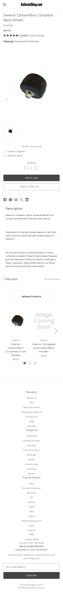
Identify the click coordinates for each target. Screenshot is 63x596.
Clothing (31, 469)
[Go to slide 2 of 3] (30, 363)
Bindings (31, 454)
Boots (31, 459)
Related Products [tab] (31, 296)
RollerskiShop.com (31, 521)
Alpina (31, 516)
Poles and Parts (31, 450)
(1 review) (23, 35)
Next (55, 331)
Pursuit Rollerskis (31, 488)
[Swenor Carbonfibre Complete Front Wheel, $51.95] (16, 320)
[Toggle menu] (4, 4)
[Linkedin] (27, 199)
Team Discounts (31, 407)
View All (31, 530)
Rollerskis (31, 436)
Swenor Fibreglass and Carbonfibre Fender (43, 348)
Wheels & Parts (31, 440)
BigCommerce (37, 585)
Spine (31, 525)
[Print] (16, 199)
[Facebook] (5, 199)
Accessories (31, 464)
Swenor (31, 502)
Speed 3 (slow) (15, 155)
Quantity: (31, 162)
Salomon (31, 493)
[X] (21, 199)
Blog (31, 421)
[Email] (10, 199)
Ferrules (31, 445)
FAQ (32, 402)
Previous (4, 331)
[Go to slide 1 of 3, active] (24, 363)
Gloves (31, 473)
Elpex (31, 506)
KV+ (31, 511)
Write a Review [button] (36, 35)
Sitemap (31, 426)
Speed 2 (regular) (16, 151)
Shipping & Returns (31, 412)
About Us (31, 398)
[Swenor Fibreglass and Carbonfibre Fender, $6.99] (44, 320)
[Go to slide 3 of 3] (35, 363)
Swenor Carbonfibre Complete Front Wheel (15, 350)
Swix (31, 483)
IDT (31, 497)
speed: (31, 146)
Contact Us (31, 416)
